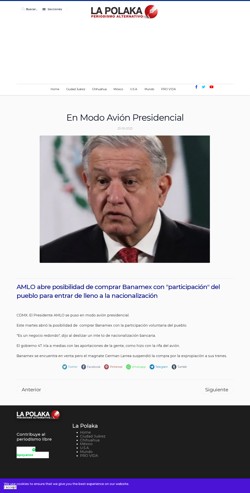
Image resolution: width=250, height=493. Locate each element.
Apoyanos (25, 455)
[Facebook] (196, 87)
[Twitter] (203, 87)
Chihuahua (99, 89)
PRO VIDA (168, 89)
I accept (10, 487)
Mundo (149, 89)
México (118, 89)
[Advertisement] (125, 50)
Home (55, 89)
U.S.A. (134, 89)
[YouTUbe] (211, 87)
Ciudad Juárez (75, 89)
